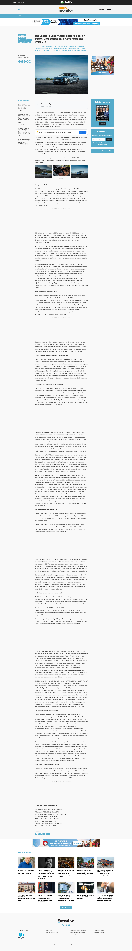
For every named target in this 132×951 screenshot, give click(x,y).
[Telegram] (49, 834)
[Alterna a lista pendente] (29, 16)
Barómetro (81, 16)
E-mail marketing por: (23, 930)
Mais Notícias (66, 907)
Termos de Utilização (99, 930)
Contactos (97, 934)
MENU (14, 2)
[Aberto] (20, 16)
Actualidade (22, 35)
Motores (28, 39)
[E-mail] (30, 61)
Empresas (21, 39)
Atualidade (35, 16)
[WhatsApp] (27, 61)
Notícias (21, 42)
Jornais (23, 2)
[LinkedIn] (25, 61)
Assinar (102, 124)
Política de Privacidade (99, 932)
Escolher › (82, 132)
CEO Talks (71, 16)
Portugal (28, 42)
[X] (22, 61)
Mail (19, 2)
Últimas (26, 16)
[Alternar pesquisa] (19, 9)
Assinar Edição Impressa (75, 934)
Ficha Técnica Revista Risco (51, 932)
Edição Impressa (46, 16)
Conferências (91, 16)
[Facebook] (19, 61)
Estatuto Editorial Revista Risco (77, 932)
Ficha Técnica (48, 930)
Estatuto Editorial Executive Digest (78, 930)
